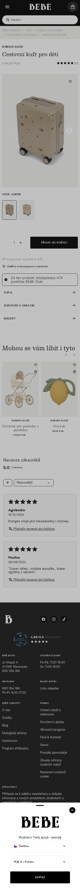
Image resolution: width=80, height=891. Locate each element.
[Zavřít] (72, 810)
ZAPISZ (40, 877)
